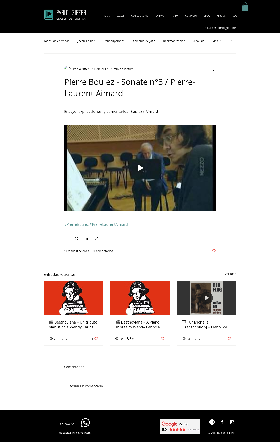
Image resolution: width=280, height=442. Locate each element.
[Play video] (140, 168)
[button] (245, 6)
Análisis (198, 41)
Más (215, 41)
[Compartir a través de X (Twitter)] (76, 238)
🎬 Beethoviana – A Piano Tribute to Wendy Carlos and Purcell (139, 324)
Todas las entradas (56, 41)
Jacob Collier (86, 41)
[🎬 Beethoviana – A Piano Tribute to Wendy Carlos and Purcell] (140, 298)
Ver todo (230, 274)
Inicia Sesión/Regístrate (220, 28)
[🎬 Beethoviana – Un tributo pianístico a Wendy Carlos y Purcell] (73, 298)
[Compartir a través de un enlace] (96, 238)
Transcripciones (114, 41)
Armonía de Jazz (144, 41)
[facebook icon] (222, 422)
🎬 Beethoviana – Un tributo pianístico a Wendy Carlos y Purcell (73, 324)
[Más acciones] (213, 69)
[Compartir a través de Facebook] (66, 238)
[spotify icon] (212, 422)
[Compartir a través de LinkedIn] (86, 238)
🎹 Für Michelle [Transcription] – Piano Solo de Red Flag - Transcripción (205, 324)
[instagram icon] (232, 422)
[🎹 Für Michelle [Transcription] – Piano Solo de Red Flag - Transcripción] (206, 298)
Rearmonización (174, 41)
